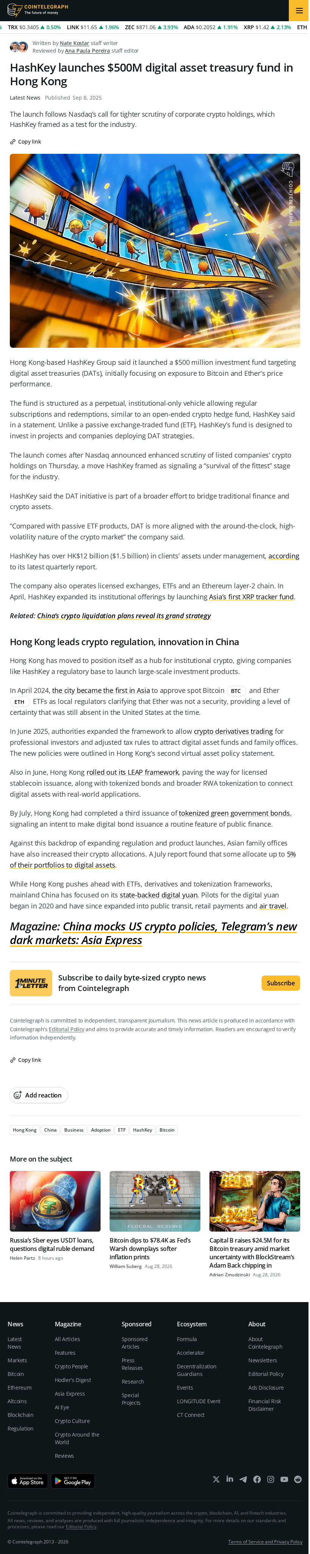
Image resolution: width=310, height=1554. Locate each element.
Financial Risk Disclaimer (264, 1405)
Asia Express (70, 1393)
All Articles (67, 1339)
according (283, 555)
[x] (216, 1481)
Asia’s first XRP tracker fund (251, 596)
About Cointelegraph (265, 1342)
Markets (17, 1360)
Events (185, 1387)
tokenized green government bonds (234, 813)
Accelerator (190, 1352)
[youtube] (284, 1481)
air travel (273, 905)
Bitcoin (16, 1373)
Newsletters (262, 1360)
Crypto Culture (72, 1420)
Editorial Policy (66, 1029)
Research (133, 1381)
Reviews (64, 1455)
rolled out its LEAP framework (133, 772)
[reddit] (297, 1481)
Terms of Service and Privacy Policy (265, 1541)
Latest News (25, 97)
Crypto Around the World (77, 1438)
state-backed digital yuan (159, 894)
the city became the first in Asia (101, 690)
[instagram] (270, 1481)
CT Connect (191, 1414)
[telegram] (243, 1481)
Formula (187, 1339)
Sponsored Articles (135, 1342)
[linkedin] (229, 1481)
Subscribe (281, 983)
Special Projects (131, 1398)
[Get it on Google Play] (73, 1480)
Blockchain (21, 1414)
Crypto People (71, 1366)
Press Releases (132, 1364)
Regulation (21, 1428)
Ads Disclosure (266, 1387)
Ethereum (19, 1387)
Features (65, 1352)
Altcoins (17, 1401)
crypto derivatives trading (233, 731)
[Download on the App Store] (28, 1480)
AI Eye (62, 1407)
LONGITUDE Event (198, 1401)
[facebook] (257, 1481)
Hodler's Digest (73, 1380)
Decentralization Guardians (196, 1370)
